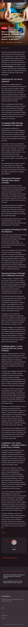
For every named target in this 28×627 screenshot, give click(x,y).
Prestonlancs (5, 596)
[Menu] (25, 1)
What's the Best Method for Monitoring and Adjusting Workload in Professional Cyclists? (14, 576)
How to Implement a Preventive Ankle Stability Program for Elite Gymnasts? (12, 581)
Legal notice (4, 615)
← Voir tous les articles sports (9, 558)
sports (4, 28)
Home (2, 607)
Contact (3, 618)
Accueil (3, 48)
